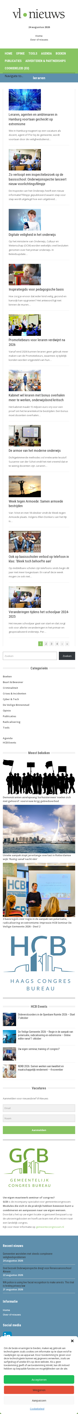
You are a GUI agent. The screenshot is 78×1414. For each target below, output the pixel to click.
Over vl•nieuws (39, 39)
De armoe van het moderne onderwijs (35, 450)
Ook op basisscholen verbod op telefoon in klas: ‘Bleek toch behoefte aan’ (39, 559)
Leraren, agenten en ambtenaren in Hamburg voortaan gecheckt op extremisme (33, 119)
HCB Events (9, 742)
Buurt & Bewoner (13, 682)
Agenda (46, 53)
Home (39, 36)
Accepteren (39, 1379)
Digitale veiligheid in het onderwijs (32, 234)
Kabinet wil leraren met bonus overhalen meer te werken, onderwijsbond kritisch (37, 397)
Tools (32, 53)
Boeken (61, 53)
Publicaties (13, 61)
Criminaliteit (10, 687)
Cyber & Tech (11, 699)
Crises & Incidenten (14, 693)
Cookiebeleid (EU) (17, 68)
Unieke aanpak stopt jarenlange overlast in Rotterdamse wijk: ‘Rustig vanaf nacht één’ (37, 857)
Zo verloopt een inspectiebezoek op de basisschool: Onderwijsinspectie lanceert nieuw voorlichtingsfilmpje (37, 179)
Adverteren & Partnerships (45, 61)
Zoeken (67, 656)
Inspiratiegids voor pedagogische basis (36, 289)
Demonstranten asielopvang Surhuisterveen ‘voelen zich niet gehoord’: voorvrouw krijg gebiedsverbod (37, 799)
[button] (72, 1341)
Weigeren (39, 1390)
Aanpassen (39, 1400)
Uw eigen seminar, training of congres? (39, 1049)
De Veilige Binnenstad (16, 705)
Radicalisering (11, 722)
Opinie (20, 53)
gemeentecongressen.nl (50, 1227)
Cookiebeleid (37, 1408)
